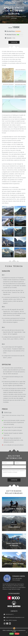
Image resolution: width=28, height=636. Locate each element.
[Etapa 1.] (20, 75)
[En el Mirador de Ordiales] (8, 221)
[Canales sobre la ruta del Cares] (8, 232)
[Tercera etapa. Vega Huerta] (20, 252)
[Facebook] (7, 623)
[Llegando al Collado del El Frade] (20, 211)
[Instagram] (4, 623)
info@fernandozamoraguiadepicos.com (14, 617)
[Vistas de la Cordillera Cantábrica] (20, 221)
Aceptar (11, 633)
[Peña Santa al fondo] (8, 252)
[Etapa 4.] (14, 105)
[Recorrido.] (8, 75)
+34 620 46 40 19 (9, 614)
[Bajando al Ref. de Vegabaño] (20, 232)
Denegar (17, 633)
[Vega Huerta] (8, 242)
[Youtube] (10, 623)
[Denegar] (26, 632)
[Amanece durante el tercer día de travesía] (20, 242)
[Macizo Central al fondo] (8, 211)
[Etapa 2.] (8, 90)
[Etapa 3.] (20, 90)
